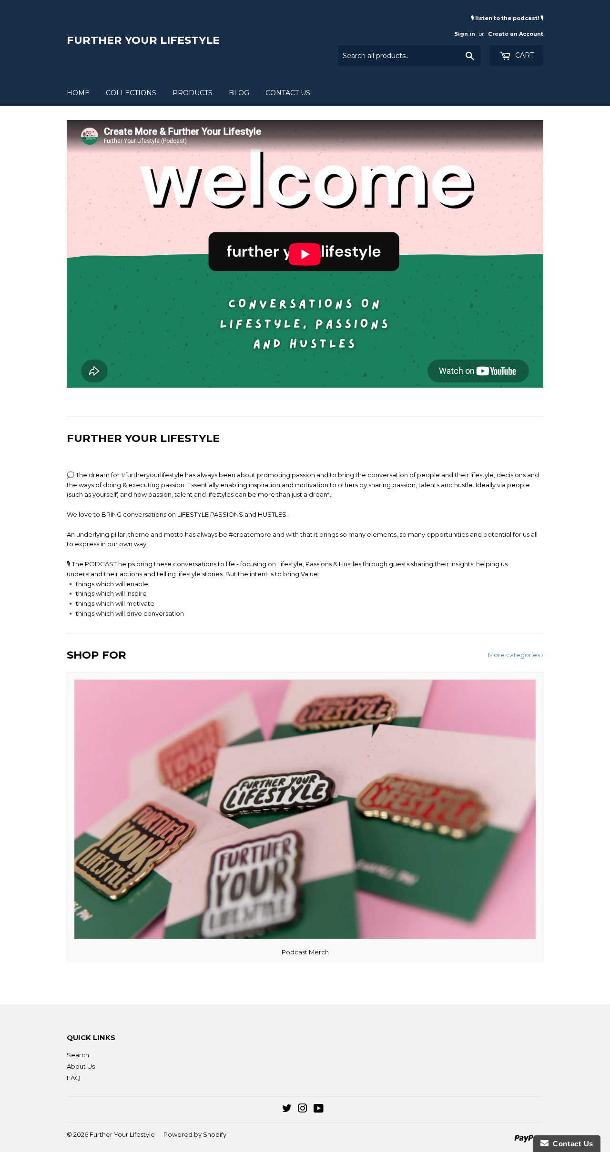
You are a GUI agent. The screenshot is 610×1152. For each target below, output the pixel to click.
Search (78, 1055)
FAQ (74, 1078)
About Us (81, 1066)
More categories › (515, 655)
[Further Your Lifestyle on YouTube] (319, 1109)
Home (78, 93)
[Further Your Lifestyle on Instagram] (302, 1109)
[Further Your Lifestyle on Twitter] (287, 1109)
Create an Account (515, 33)
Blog (239, 93)
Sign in (464, 33)
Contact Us (287, 93)
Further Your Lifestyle (143, 40)
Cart (523, 55)
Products (193, 93)
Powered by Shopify (194, 1134)
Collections (131, 93)
